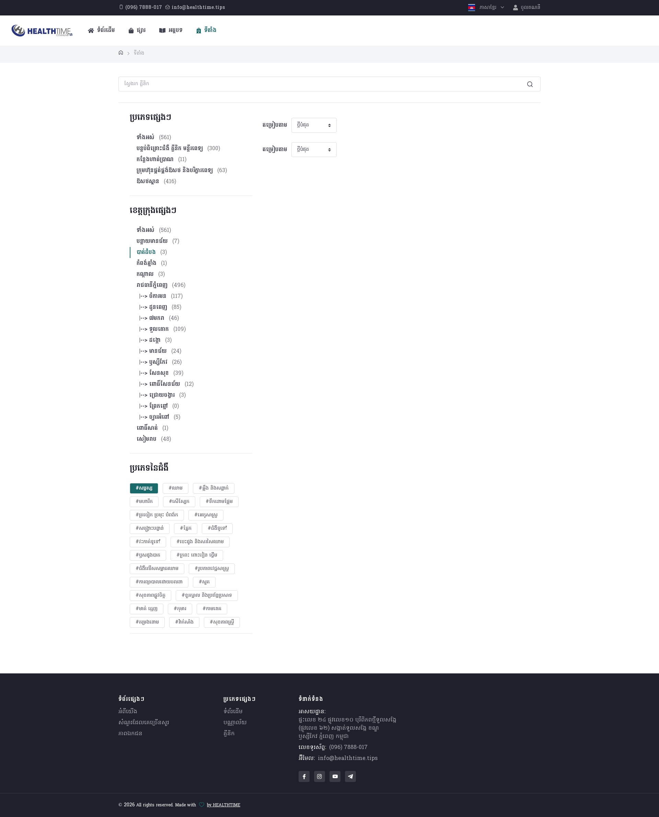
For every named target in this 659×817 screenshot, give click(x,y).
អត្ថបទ (175, 30)
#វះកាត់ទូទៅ (148, 542)
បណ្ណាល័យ (235, 723)
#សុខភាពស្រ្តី (222, 622)
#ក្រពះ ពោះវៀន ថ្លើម (196, 555)
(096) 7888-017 (348, 747)
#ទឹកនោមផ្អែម (219, 501)
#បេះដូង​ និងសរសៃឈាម (200, 542)
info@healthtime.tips (348, 758)
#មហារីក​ (144, 501)
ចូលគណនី (529, 7)
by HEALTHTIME (223, 805)
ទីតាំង (210, 30)
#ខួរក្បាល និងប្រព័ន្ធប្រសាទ (207, 595)
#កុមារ (180, 609)
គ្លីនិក (229, 734)
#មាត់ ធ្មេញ (147, 609)
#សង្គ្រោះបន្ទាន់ (150, 528)
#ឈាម (176, 488)
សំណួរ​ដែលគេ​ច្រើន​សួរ (143, 723)
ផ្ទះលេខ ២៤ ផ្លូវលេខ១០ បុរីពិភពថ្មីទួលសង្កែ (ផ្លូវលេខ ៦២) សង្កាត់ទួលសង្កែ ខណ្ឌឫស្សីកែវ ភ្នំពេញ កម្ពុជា (347, 728)
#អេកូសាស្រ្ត (206, 515)
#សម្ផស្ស (144, 488)
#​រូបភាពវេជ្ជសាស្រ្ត (212, 568)
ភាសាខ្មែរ (488, 7)
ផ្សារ (140, 30)
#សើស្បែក (179, 501)
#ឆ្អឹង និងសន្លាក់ (214, 488)
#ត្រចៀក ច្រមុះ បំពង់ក (157, 515)
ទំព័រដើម (105, 30)
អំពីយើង (127, 712)
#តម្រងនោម (147, 622)
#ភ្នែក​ (186, 528)
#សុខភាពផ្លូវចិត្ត (150, 595)
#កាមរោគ (212, 609)
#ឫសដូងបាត (148, 555)
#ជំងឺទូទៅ (217, 528)
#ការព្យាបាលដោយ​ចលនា (159, 582)
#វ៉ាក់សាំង (184, 622)
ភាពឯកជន (130, 734)
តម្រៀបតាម (275, 125)
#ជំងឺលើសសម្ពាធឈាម (157, 568)
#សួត (204, 582)
